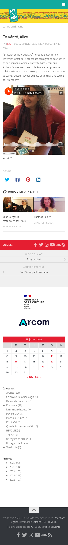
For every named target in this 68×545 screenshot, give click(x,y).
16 (16, 361)
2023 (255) (15, 475)
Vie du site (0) (13, 447)
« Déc (30, 377)
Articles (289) (13, 392)
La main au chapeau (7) (18, 409)
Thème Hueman (53, 527)
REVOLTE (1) (13, 430)
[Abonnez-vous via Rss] (63, 245)
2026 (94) (14, 462)
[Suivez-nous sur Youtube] (52, 245)
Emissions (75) (14, 405)
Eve (9, 44)
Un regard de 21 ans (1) (18, 443)
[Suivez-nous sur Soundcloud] (58, 245)
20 (52, 361)
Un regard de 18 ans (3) (18, 439)
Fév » (38, 377)
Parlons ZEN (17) (15, 413)
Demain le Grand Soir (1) (19, 401)
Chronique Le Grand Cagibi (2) (22, 397)
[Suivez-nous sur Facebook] (35, 245)
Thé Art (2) (12, 434)
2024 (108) (15, 471)
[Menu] (63, 4)
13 (52, 356)
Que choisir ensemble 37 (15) (22, 426)
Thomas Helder (42, 216)
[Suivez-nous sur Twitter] (41, 245)
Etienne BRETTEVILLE (45, 521)
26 (42, 367)
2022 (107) (15, 479)
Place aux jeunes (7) (17, 418)
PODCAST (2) (13, 422)
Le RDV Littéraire (13, 26)
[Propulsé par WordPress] (32, 527)
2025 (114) (15, 467)
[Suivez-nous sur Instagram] (46, 245)
